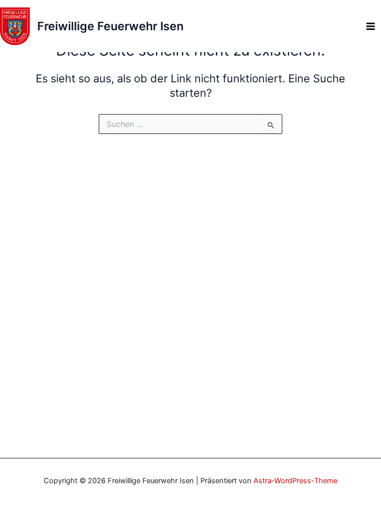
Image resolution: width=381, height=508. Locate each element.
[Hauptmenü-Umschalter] (370, 26)
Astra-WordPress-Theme (295, 480)
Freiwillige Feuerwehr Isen (110, 26)
